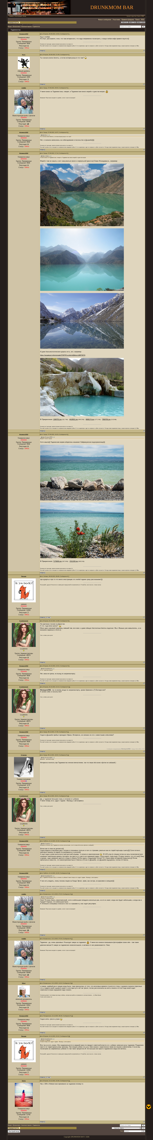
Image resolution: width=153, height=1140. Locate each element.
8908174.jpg (90, 419)
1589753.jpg (57, 419)
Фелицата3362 (23, 34)
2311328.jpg (74, 561)
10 (69, 687)
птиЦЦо (24, 87)
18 (71, 983)
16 (72, 894)
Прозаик (23, 576)
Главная (11, 16)
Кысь (23, 54)
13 (68, 796)
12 (68, 755)
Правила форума (127, 19)
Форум (10, 26)
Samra (24, 1080)
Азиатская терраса (26, 26)
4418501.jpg (73, 419)
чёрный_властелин (28, 24)
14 (69, 841)
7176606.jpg (57, 561)
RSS (143, 16)
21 (69, 1080)
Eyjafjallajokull (23, 621)
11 (68, 732)
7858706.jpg (106, 419)
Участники (116, 19)
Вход (24, 16)
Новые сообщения (104, 19)
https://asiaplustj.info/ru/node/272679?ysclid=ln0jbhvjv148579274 (62, 355)
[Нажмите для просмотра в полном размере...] (82, 226)
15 (69, 873)
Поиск (137, 19)
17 (72, 938)
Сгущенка (24, 755)
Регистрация (18, 16)
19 (72, 1015)
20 (69, 1036)
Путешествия (16, 26)
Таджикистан (36, 26)
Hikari (23, 983)
